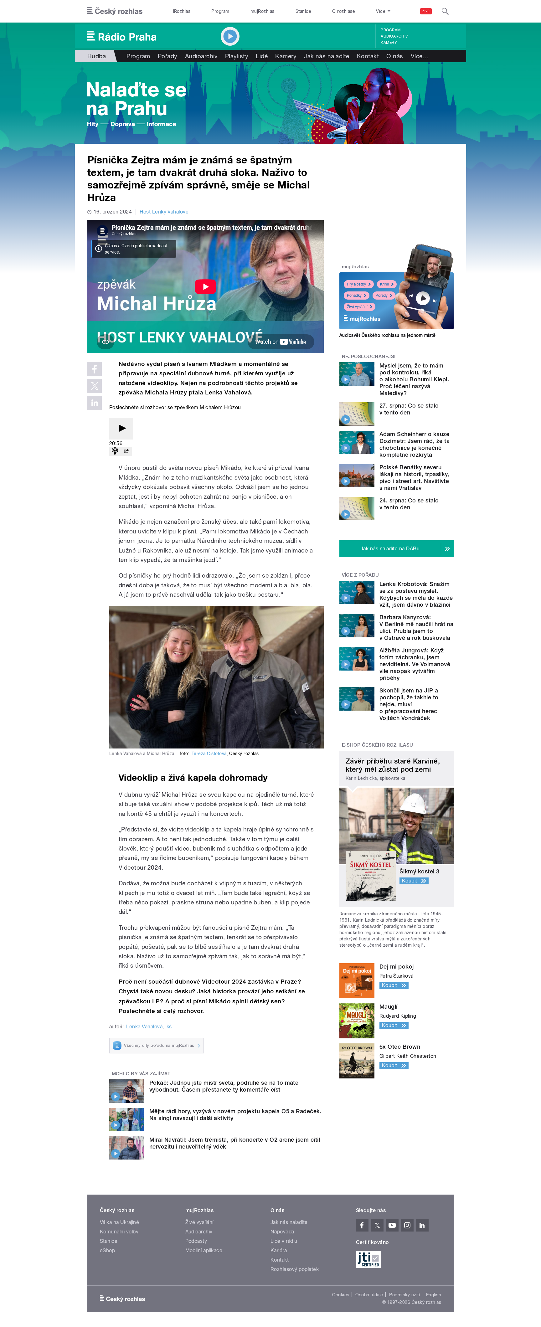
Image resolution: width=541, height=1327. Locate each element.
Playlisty (236, 56)
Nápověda (282, 1232)
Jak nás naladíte (326, 56)
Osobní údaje (369, 1294)
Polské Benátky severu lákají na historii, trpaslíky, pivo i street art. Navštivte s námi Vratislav (414, 477)
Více (420, 56)
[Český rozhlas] (114, 11)
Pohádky (354, 295)
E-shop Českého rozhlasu (377, 745)
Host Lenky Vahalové (164, 212)
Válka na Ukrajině (119, 1222)
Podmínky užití (404, 1294)
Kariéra (278, 1250)
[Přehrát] (121, 429)
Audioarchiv (394, 36)
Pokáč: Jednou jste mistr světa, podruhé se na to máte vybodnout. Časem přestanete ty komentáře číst (223, 1086)
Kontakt (368, 56)
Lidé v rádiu (283, 1241)
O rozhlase (343, 11)
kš (169, 1027)
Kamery (389, 42)
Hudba (96, 56)
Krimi (384, 284)
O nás (394, 56)
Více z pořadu (360, 575)
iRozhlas (182, 11)
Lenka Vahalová (144, 1027)
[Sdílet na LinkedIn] (94, 403)
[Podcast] (115, 451)
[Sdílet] (126, 451)
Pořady (168, 56)
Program (220, 11)
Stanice (303, 11)
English (433, 1294)
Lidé (262, 56)
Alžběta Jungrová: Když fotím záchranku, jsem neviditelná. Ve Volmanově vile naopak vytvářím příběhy (414, 664)
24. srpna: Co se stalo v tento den (409, 504)
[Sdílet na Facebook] (94, 369)
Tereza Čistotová (209, 753)
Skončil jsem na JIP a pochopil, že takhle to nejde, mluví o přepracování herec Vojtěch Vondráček (409, 704)
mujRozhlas (262, 11)
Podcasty (196, 1241)
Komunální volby (119, 1232)
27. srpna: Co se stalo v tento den (409, 409)
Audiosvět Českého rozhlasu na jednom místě (387, 335)
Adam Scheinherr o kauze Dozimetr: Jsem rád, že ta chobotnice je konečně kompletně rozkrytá (414, 444)
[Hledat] (445, 11)
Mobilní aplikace (204, 1250)
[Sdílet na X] (94, 386)
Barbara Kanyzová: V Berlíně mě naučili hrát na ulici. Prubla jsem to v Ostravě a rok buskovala (416, 627)
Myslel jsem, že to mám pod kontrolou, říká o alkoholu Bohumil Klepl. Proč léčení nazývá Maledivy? (414, 379)
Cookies (340, 1294)
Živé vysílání (357, 307)
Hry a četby (356, 284)
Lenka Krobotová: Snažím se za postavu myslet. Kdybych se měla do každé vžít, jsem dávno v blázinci (416, 594)
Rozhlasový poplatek (294, 1269)
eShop (107, 1250)
